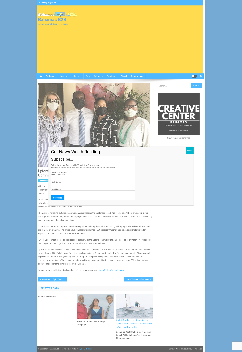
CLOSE (189, 150)
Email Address (58, 175)
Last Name (56, 189)
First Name (56, 182)
